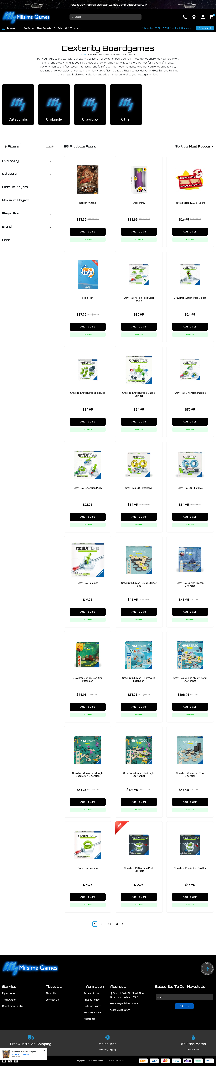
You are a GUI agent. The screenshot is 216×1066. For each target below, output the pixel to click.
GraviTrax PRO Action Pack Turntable (139, 869)
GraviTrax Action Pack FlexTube (87, 392)
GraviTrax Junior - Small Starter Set (138, 584)
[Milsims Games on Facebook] (4, 1060)
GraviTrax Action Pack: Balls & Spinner (138, 394)
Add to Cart (87, 231)
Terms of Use (91, 993)
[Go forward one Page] (123, 924)
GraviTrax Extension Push (87, 488)
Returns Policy (92, 1006)
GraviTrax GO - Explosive (138, 488)
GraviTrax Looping (88, 868)
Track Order (9, 999)
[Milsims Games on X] (10, 1060)
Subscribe (184, 1006)
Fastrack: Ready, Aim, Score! (190, 202)
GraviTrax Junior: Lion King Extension (88, 679)
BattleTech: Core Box (18, 1054)
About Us (51, 993)
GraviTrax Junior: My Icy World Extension (138, 679)
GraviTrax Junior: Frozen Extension (190, 584)
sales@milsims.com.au (126, 1003)
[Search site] (73, 16)
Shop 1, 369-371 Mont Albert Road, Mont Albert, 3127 (128, 995)
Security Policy (92, 1012)
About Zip (89, 1018)
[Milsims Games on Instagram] (16, 1060)
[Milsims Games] (29, 17)
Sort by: (181, 146)
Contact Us (52, 999)
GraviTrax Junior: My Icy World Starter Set (190, 679)
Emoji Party (139, 202)
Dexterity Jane (87, 202)
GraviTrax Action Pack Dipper (190, 297)
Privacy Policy (91, 999)
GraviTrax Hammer (87, 583)
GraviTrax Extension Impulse (190, 392)
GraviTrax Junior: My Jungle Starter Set (138, 774)
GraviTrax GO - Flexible (190, 488)
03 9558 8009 (121, 1009)
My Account (9, 993)
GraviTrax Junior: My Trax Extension (190, 774)
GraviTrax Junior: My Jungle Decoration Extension (87, 774)
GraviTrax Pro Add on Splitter (190, 868)
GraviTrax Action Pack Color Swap (138, 299)
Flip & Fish (87, 297)
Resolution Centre (13, 1006)
